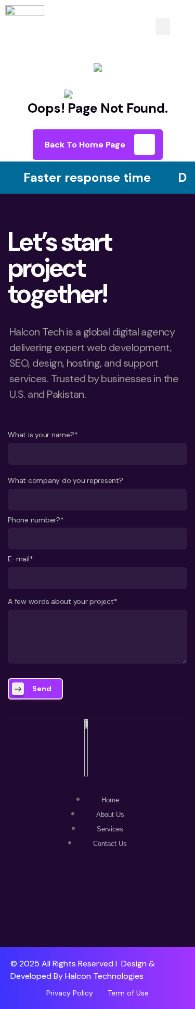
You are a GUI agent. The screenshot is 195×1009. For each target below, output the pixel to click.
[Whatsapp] (64, 899)
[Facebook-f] (98, 899)
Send (41, 688)
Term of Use (128, 993)
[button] (162, 26)
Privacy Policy (69, 993)
